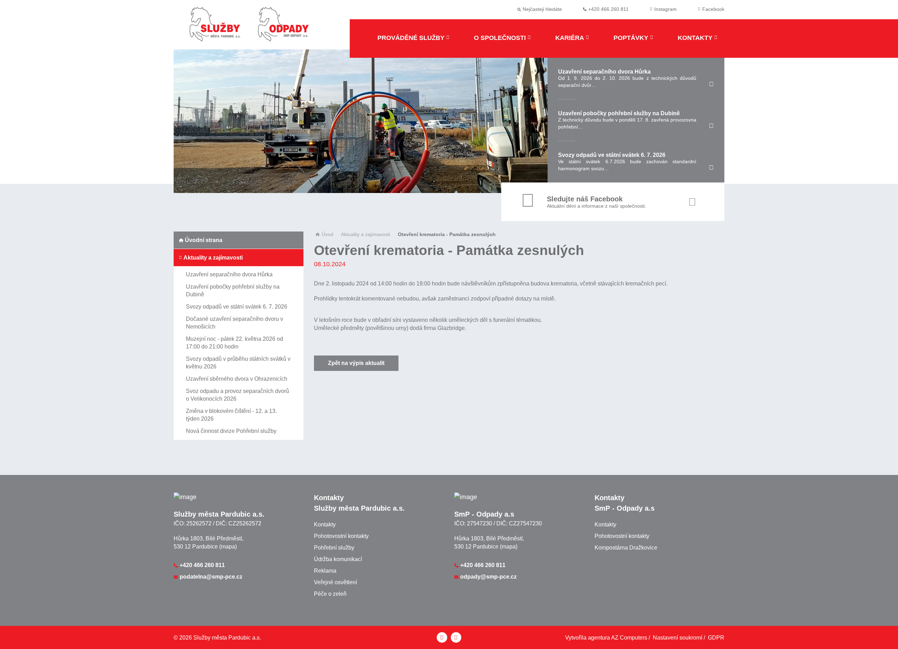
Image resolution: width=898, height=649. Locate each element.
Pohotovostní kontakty (341, 536)
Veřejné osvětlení (335, 582)
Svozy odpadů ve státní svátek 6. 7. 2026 (236, 307)
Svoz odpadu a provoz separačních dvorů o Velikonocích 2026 (237, 395)
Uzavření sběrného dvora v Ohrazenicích (236, 379)
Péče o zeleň (330, 594)
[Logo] (214, 29)
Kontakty (695, 37)
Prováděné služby (410, 37)
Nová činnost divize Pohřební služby (231, 431)
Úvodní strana (203, 240)
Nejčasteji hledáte (542, 9)
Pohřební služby (334, 548)
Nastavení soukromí (677, 638)
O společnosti (500, 37)
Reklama (325, 571)
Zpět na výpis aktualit (356, 363)
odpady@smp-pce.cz (488, 577)
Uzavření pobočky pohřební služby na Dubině (233, 290)
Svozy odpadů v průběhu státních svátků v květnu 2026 (238, 363)
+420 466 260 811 (202, 565)
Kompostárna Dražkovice (626, 548)
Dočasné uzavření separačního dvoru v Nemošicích (234, 323)
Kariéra (569, 37)
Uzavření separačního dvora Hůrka (229, 274)
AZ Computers (629, 638)
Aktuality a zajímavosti (213, 258)
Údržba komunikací (338, 559)
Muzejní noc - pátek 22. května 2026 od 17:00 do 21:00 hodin (234, 343)
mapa (228, 547)
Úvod (327, 234)
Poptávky (631, 37)
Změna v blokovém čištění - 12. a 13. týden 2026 (231, 415)
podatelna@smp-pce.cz (211, 577)
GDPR (716, 638)
